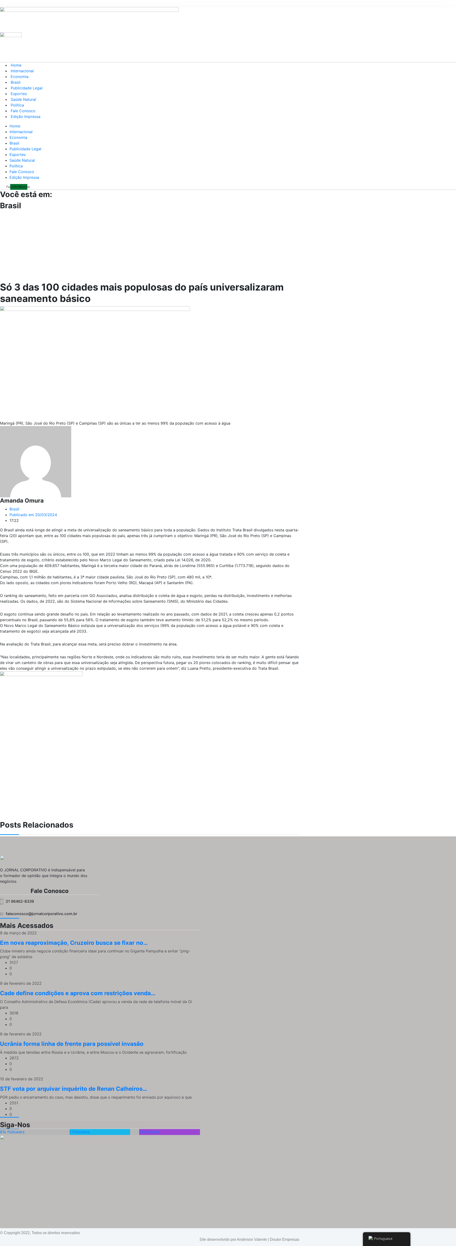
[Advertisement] (228, 246)
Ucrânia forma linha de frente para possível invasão (71, 1043)
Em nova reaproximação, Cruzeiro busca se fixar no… (74, 942)
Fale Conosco (23, 110)
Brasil (15, 82)
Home (16, 65)
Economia (19, 76)
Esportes (19, 93)
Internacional (22, 70)
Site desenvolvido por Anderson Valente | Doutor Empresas (249, 1239)
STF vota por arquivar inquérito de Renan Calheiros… (73, 1088)
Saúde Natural (23, 99)
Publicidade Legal (27, 88)
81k (12, 1132)
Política (17, 105)
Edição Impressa (25, 116)
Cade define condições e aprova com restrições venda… (77, 993)
